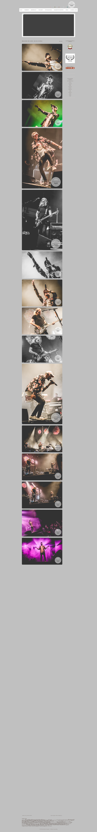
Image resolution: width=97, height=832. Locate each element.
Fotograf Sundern (43, 821)
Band (26, 820)
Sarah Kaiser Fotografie (43, 824)
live (71, 822)
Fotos (52, 821)
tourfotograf (35, 825)
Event (50, 820)
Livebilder (25, 823)
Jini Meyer (68, 821)
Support (67, 824)
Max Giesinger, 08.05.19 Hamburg (56, 815)
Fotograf (71, 820)
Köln (68, 822)
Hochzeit (70, 84)
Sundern (62, 824)
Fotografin (33, 821)
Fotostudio (61, 821)
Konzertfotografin (54, 822)
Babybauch (70, 79)
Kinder (70, 85)
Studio (70, 93)
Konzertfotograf (33, 822)
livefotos (31, 823)
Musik (41, 823)
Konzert (24, 822)
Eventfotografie (60, 820)
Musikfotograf (53, 823)
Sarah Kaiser (30, 824)
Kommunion (70, 86)
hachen (65, 821)
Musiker (46, 823)
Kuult (67, 822)
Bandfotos (42, 820)
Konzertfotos (61, 822)
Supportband (25, 825)
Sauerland (56, 824)
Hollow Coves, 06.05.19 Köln (27, 815)
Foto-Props (70, 83)
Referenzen (70, 92)
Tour (29, 826)
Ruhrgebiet (24, 824)
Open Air (69, 823)
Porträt (70, 91)
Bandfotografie (33, 820)
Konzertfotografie (45, 822)
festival (66, 820)
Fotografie (25, 821)
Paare (70, 90)
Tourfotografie (43, 825)
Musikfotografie (63, 823)
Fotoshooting (56, 821)
